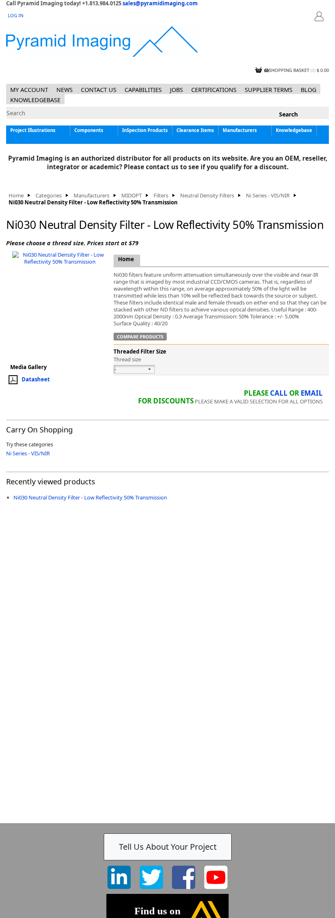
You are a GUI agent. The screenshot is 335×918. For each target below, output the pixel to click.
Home (16, 195)
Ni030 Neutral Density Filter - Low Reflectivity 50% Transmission (90, 497)
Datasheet (36, 379)
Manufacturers (240, 130)
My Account (29, 90)
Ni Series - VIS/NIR (268, 195)
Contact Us (98, 90)
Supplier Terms (269, 90)
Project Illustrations (33, 130)
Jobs (176, 90)
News (64, 90)
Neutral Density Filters (207, 195)
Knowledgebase (35, 100)
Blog (308, 90)
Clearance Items (195, 130)
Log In (15, 15)
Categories (49, 195)
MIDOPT (131, 195)
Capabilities (143, 90)
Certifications (214, 90)
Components (88, 130)
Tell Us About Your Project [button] (168, 846)
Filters (161, 195)
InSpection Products (145, 130)
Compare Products (140, 337)
